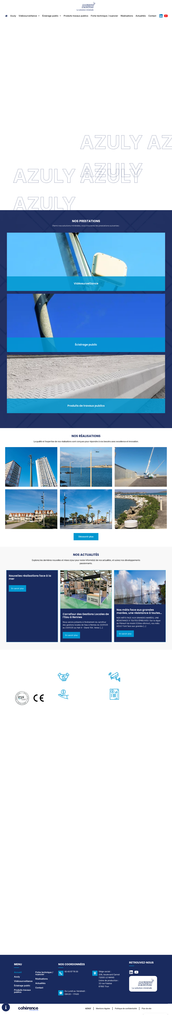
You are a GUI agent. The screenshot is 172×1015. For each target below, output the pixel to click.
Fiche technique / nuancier (104, 16)
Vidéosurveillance (28, 16)
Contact (152, 16)
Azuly (13, 16)
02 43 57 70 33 (71, 971)
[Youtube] (166, 16)
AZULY (88, 1008)
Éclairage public (50, 16)
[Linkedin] (161, 16)
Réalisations (127, 16)
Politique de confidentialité (126, 1008)
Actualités (141, 16)
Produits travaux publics (76, 16)
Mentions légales (103, 1008)
